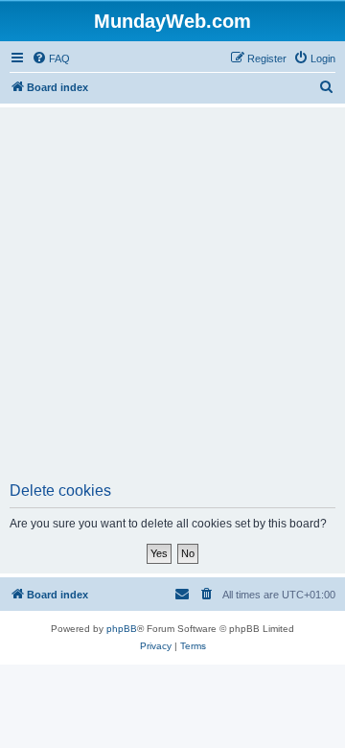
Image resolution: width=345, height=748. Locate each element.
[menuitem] (51, 58)
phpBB (121, 628)
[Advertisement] (172, 300)
